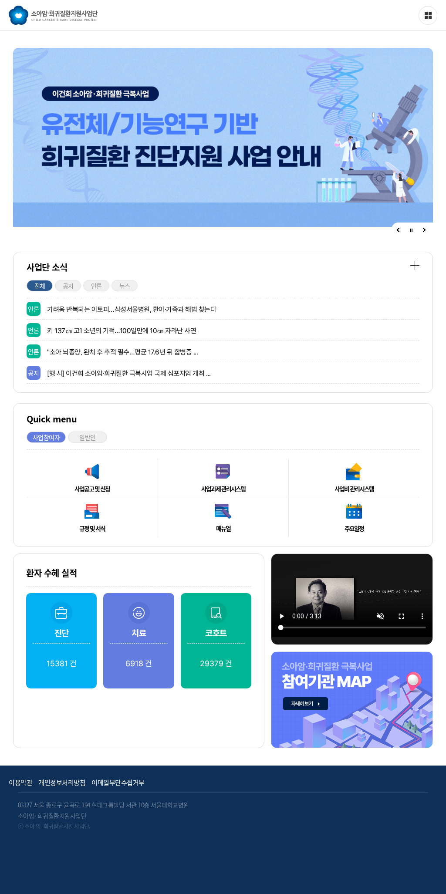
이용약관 (20, 782)
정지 (411, 230)
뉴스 (124, 285)
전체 (39, 285)
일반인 (87, 437)
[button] (398, 230)
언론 (96, 285)
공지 (68, 285)
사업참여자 (46, 437)
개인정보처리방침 (61, 782)
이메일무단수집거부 (118, 782)
